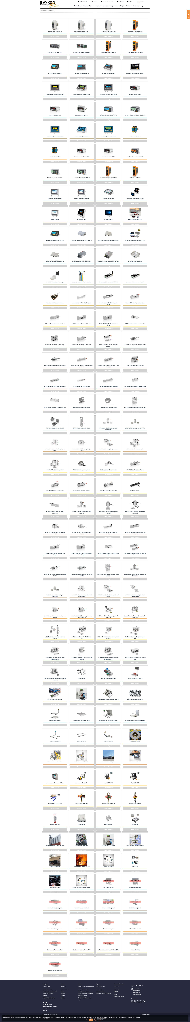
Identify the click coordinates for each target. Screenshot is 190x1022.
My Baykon (121, 1)
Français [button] (141, 1)
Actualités (45, 1002)
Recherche (94, 1)
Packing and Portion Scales (83, 991)
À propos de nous (46, 986)
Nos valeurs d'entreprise (47, 988)
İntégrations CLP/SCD (100, 991)
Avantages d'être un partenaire (49, 997)
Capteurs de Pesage (64, 988)
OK (90, 1019)
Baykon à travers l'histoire (48, 993)
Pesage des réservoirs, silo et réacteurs (86, 986)
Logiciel (79, 1000)
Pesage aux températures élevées (85, 997)
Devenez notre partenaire (119, 996)
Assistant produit (83, 1)
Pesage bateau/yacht (82, 995)
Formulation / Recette (100, 986)
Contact (130, 1)
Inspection (62, 995)
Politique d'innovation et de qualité (50, 991)
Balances (62, 991)
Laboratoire (62, 993)
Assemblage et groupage (83, 988)
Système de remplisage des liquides (85, 993)
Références (45, 995)
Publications (116, 986)
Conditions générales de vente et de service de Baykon (50, 1007)
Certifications (116, 988)
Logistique (62, 997)
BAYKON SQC (98, 988)
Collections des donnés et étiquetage (103, 993)
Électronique (62, 986)
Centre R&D (45, 1010)
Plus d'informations (98, 1019)
